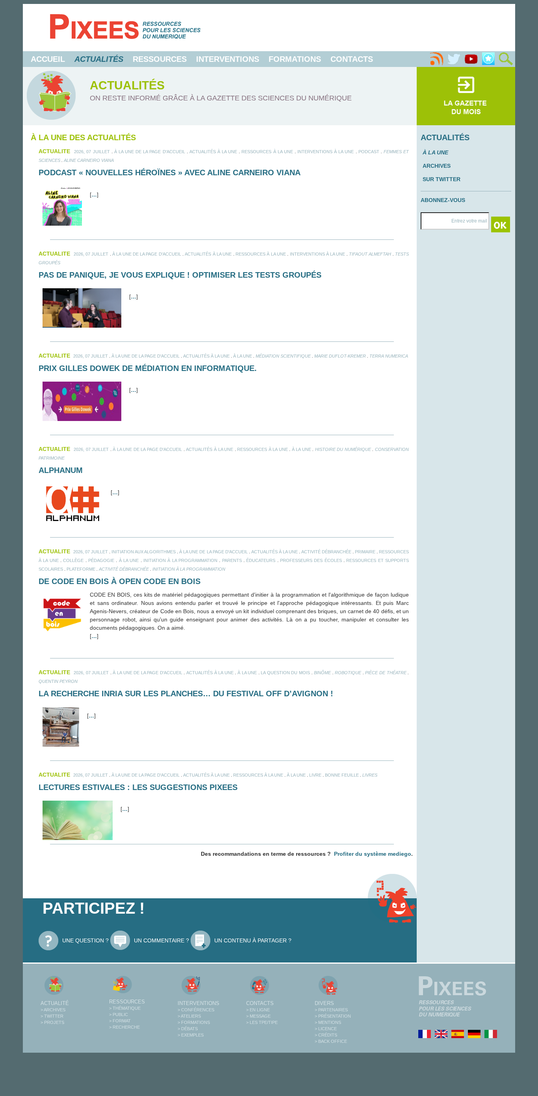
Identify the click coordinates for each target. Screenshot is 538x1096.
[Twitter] (454, 59)
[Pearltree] (488, 59)
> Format (120, 1020)
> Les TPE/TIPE (262, 1022)
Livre (315, 775)
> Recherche (124, 1027)
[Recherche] (506, 59)
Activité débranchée (326, 551)
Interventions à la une (325, 151)
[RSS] (436, 59)
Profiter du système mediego (372, 854)
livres (369, 775)
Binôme (322, 672)
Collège (73, 560)
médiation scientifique (283, 356)
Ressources (160, 59)
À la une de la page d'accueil (149, 151)
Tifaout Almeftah (370, 254)
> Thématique (125, 1008)
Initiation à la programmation (180, 560)
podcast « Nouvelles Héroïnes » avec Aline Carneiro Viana (170, 172)
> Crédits (326, 1035)
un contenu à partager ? (252, 940)
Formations (295, 59)
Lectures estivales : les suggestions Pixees (138, 787)
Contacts (351, 59)
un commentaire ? (161, 940)
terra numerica (388, 356)
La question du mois (285, 672)
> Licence (326, 1028)
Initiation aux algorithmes (143, 551)
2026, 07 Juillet (91, 151)
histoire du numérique (343, 449)
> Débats (188, 1028)
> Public (118, 1014)
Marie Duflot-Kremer (340, 356)
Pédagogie (101, 560)
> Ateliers (189, 1016)
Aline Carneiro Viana (89, 160)
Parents (232, 560)
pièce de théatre (385, 672)
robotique (348, 672)
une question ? (85, 940)
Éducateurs (260, 560)
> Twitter (52, 1016)
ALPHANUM (61, 470)
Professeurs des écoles (311, 560)
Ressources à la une (267, 151)
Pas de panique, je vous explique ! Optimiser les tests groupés (180, 275)
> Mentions (328, 1022)
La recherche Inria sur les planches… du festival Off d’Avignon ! (186, 693)
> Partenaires (331, 1009)
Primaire (365, 551)
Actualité (55, 1003)
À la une (242, 356)
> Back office (331, 1041)
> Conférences (196, 1009)
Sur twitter (441, 179)
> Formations (194, 1022)
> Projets (52, 1022)
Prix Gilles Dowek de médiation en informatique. (148, 368)
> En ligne (258, 1009)
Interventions (227, 59)
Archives (437, 166)
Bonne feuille (342, 775)
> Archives (53, 1009)
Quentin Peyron (58, 681)
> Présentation (333, 1016)
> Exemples (191, 1035)
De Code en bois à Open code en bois (119, 581)
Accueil (48, 59)
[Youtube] (471, 59)
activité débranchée (124, 569)
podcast (368, 151)
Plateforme (81, 569)
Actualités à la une (213, 151)
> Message (258, 1016)
